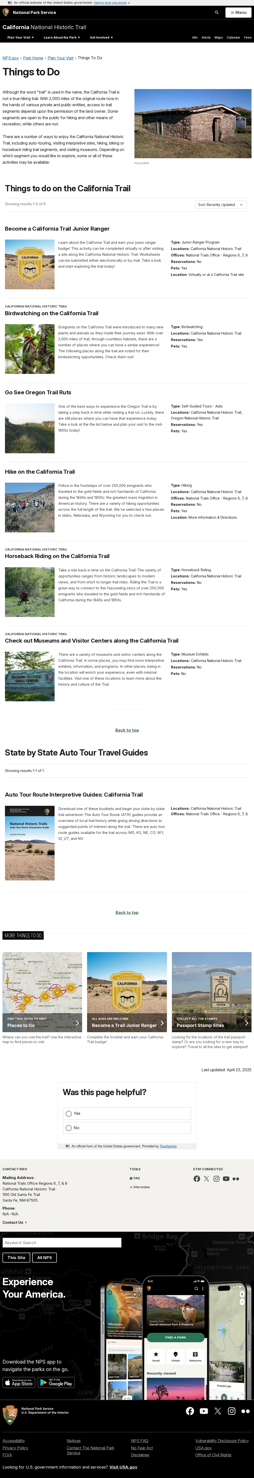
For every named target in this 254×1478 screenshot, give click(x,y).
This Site (16, 1257)
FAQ (136, 1178)
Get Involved (99, 37)
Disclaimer (140, 1454)
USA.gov (203, 1447)
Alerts (206, 37)
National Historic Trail (44, 27)
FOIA (7, 1454)
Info (195, 37)
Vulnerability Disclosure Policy (222, 1440)
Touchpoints (168, 1146)
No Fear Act (142, 1447)
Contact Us (13, 1222)
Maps (219, 37)
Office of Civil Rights (213, 1454)
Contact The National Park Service (90, 1450)
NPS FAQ (139, 1440)
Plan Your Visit (18, 37)
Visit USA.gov (123, 1467)
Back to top (127, 730)
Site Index (141, 1187)
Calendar (233, 37)
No (76, 1127)
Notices (74, 1440)
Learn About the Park (60, 37)
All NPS (44, 1257)
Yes (77, 1113)
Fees (248, 37)
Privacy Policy (15, 1447)
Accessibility (13, 1440)
